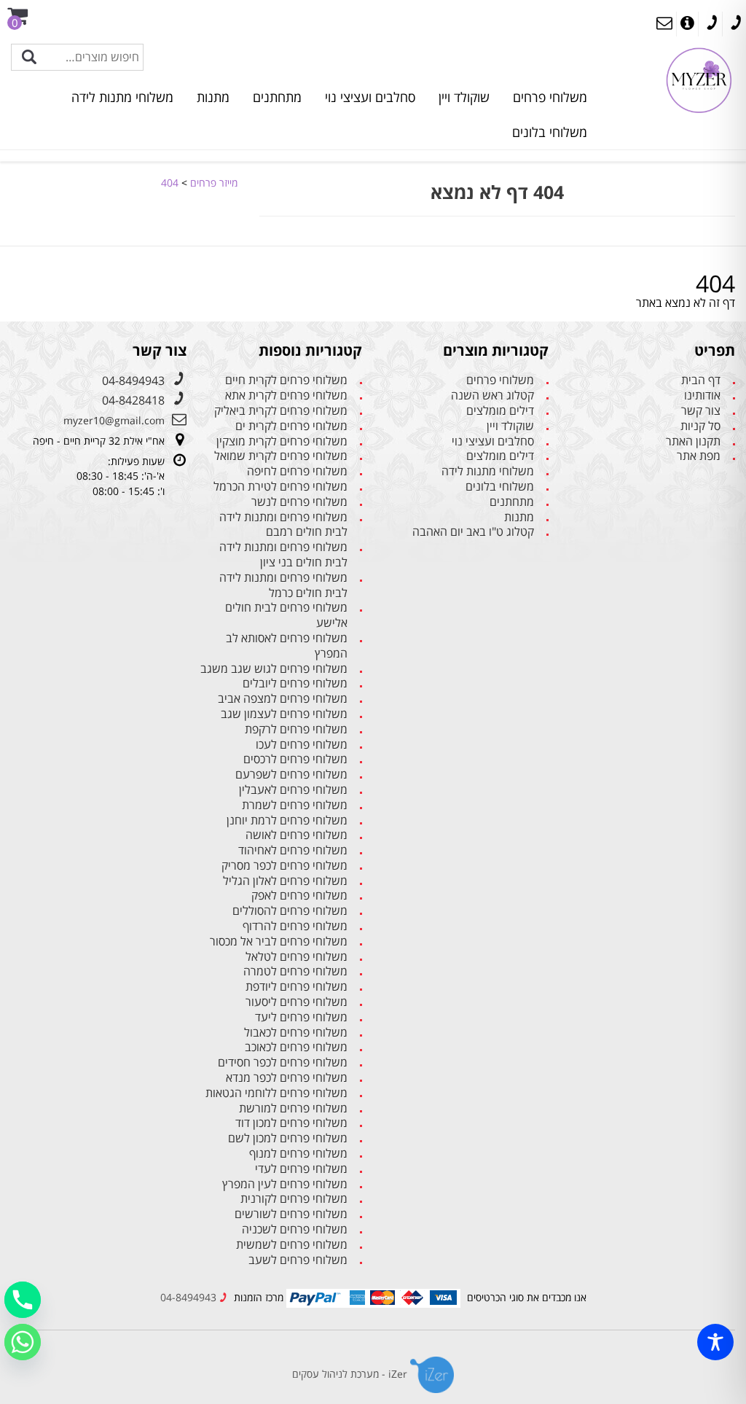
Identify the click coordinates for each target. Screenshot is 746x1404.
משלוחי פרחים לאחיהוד (293, 850)
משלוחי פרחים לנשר (299, 502)
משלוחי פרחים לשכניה (295, 1229)
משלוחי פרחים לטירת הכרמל (280, 486)
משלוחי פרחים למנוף (298, 1153)
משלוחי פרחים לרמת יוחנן (287, 820)
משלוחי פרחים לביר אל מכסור (279, 941)
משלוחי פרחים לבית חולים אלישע (286, 615)
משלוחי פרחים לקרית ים (291, 426)
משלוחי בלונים (549, 132)
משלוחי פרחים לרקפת (296, 729)
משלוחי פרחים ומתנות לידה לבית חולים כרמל (283, 585)
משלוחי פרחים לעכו (302, 744)
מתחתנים (277, 97)
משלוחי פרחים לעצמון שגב (284, 714)
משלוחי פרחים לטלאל (297, 956)
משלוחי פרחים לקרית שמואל (281, 456)
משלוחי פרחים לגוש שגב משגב (274, 668)
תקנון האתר (693, 441)
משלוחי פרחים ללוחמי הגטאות (276, 1093)
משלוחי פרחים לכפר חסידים (283, 1062)
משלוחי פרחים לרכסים (295, 759)
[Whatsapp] (22, 1342)
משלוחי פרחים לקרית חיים (286, 380)
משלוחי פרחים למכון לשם (288, 1138)
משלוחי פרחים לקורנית (294, 1198)
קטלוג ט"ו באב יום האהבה (473, 531)
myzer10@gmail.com (114, 420)
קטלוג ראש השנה (492, 395)
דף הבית (701, 380)
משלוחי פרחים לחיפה (297, 471)
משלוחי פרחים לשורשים (291, 1214)
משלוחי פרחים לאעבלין (293, 789)
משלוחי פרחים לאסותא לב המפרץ (287, 646)
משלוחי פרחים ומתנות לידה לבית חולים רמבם (283, 525)
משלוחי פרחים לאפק (299, 895)
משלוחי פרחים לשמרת (295, 805)
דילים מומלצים (500, 410)
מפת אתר (699, 456)
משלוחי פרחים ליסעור (297, 1002)
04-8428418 (133, 400)
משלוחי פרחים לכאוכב (296, 1047)
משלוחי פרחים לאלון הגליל (285, 881)
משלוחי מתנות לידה (122, 97)
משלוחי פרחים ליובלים (295, 683)
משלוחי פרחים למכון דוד (291, 1123)
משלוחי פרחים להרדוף (295, 926)
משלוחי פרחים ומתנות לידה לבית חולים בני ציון (283, 554)
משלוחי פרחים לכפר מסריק (284, 865)
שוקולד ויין (464, 97)
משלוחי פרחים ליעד (301, 1017)
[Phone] (22, 1300)
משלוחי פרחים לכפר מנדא (287, 1077)
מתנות (213, 97)
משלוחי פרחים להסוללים (290, 911)
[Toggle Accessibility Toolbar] (715, 1342)
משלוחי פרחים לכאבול (296, 1032)
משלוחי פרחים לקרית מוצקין (282, 441)
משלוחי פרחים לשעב (298, 1260)
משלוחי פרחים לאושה (297, 835)
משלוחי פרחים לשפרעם (291, 774)
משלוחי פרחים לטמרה (295, 971)
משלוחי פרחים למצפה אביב (283, 698)
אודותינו (702, 395)
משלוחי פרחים (550, 97)
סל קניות (700, 426)
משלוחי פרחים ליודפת (297, 986)
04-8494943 (133, 381)
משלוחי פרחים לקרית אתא (286, 395)
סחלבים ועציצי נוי (370, 97)
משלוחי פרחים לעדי (301, 1169)
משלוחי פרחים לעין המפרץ (285, 1184)
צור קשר (701, 410)
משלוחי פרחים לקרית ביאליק (281, 410)
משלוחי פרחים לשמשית (292, 1244)
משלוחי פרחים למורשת (293, 1108)
